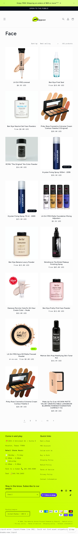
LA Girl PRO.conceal (21, 82)
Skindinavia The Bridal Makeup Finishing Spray (56, 263)
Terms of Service (47, 469)
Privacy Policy (46, 474)
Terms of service (34, 523)
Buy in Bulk (45, 455)
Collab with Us (46, 450)
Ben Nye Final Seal (56, 82)
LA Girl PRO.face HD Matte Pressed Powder (21, 355)
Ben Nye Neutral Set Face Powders (21, 126)
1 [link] (24, 421)
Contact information (65, 523)
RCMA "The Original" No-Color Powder (21, 164)
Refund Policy (46, 465)
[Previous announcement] (4, 3)
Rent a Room (45, 441)
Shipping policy (49, 523)
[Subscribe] (37, 494)
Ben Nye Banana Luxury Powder (22, 262)
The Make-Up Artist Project (35, 521)
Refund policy (67, 521)
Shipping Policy (46, 460)
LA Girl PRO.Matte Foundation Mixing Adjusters (56, 217)
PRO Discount (45, 446)
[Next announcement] (74, 3)
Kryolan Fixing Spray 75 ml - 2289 (21, 216)
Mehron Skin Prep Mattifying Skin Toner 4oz (56, 357)
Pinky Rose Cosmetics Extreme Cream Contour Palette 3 (21, 403)
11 (47, 420)
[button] (4, 19)
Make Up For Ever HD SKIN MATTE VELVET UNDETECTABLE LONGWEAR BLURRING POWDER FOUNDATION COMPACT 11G (56, 405)
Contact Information (48, 479)
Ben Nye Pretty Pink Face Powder (56, 308)
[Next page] (53, 420)
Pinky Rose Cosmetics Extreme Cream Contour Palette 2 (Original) (56, 127)
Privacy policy (20, 523)
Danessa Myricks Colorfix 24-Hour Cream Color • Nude (22, 309)
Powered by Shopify (53, 521)
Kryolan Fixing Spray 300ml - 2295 (56, 172)
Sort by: (34, 43)
